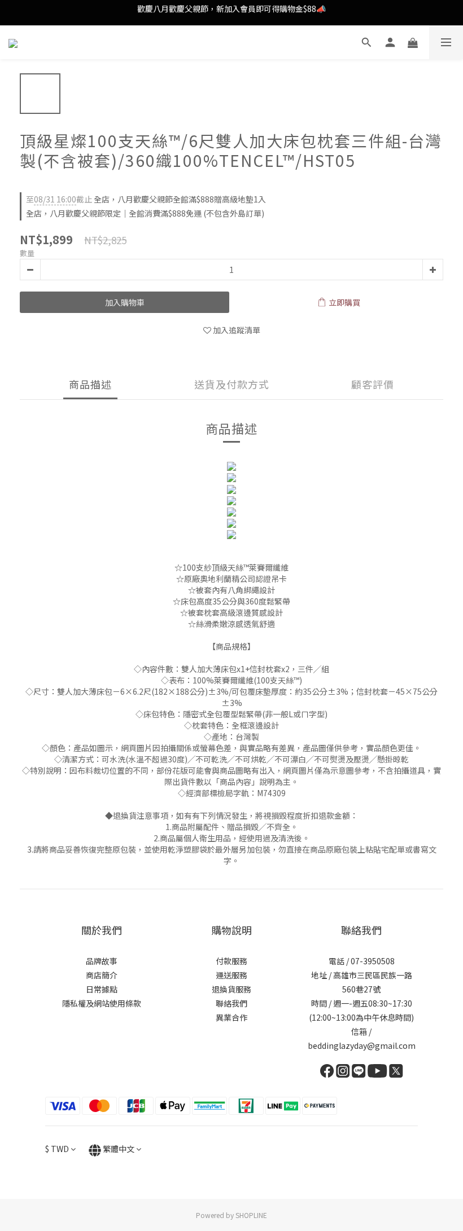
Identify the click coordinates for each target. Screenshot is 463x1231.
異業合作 (231, 1017)
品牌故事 (101, 961)
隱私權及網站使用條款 (101, 1003)
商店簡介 (101, 975)
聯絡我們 (231, 1003)
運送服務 (231, 975)
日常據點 (101, 989)
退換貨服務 (231, 989)
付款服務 (231, 961)
